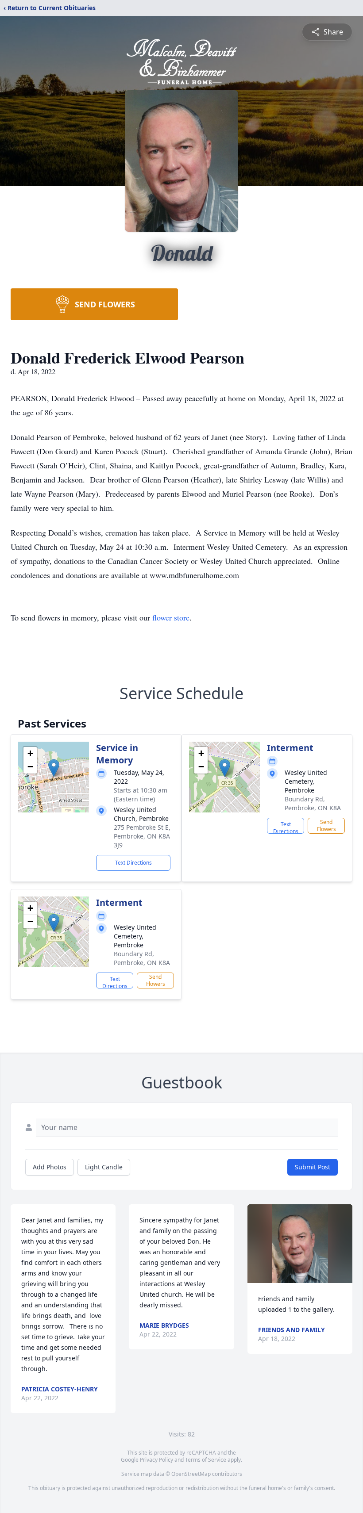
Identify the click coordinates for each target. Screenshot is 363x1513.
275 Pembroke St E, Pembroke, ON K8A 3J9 (142, 836)
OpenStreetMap (191, 1474)
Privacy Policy (156, 1459)
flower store (170, 617)
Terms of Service (205, 1459)
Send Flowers (326, 825)
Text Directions (133, 862)
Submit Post (312, 1167)
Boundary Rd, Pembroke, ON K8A (313, 803)
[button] (53, 768)
